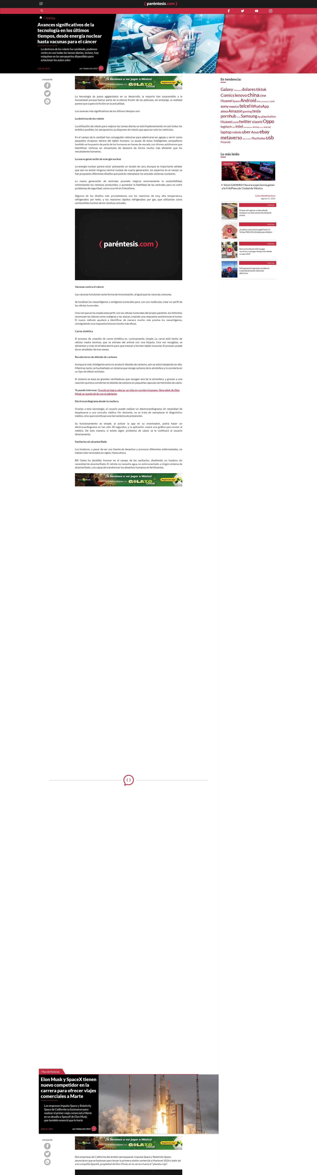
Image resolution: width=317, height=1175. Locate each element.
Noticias (50, 17)
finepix (261, 127)
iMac (259, 101)
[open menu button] (41, 3)
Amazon (235, 111)
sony (225, 106)
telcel (244, 106)
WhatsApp (260, 106)
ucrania (248, 139)
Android (248, 100)
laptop (226, 132)
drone (256, 126)
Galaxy (227, 89)
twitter (245, 121)
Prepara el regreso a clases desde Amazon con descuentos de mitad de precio (255, 212)
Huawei (226, 101)
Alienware (237, 90)
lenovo (241, 95)
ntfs (244, 139)
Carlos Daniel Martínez (265, 195)
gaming (247, 111)
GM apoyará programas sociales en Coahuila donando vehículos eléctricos (254, 270)
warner (267, 126)
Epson (236, 101)
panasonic (265, 101)
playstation (268, 116)
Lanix (272, 101)
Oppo (268, 121)
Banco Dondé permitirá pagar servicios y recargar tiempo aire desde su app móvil (255, 251)
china (253, 95)
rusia (238, 117)
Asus (255, 132)
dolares (249, 89)
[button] (42, 11)
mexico (234, 106)
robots (236, 132)
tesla (256, 111)
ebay (264, 131)
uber (246, 131)
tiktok (261, 89)
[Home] (40, 17)
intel (239, 126)
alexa (224, 111)
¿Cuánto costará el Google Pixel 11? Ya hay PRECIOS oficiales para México (255, 230)
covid (236, 122)
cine (263, 95)
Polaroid (225, 141)
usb (270, 137)
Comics (227, 95)
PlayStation (258, 138)
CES (233, 127)
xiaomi (257, 121)
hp (259, 116)
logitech (226, 126)
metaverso (231, 137)
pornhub (228, 116)
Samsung (249, 115)
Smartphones (248, 127)
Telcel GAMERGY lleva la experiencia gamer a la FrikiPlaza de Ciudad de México (248, 186)
